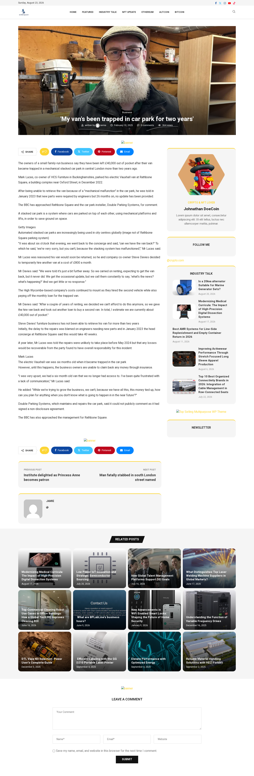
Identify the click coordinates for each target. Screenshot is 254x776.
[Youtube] (229, 3)
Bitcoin (179, 12)
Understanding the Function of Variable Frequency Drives (206, 619)
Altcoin (164, 12)
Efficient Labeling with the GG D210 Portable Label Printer (96, 661)
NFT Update (129, 12)
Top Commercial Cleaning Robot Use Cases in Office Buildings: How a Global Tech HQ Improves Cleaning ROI (43, 615)
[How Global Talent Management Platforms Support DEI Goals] (154, 568)
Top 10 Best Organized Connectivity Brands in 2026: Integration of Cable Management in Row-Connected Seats (213, 384)
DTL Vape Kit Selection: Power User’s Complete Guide (42, 661)
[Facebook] (216, 3)
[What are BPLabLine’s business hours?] (99, 610)
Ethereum (148, 12)
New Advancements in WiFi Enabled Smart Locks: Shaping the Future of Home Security (150, 615)
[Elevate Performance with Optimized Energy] (154, 651)
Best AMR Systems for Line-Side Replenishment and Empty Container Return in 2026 (197, 333)
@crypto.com (175, 260)
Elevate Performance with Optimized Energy (148, 661)
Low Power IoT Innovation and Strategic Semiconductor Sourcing (96, 576)
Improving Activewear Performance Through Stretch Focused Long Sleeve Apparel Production (213, 356)
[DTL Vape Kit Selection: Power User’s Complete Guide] (44, 651)
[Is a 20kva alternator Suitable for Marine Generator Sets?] (184, 287)
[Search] (234, 12)
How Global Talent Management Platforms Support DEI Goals (152, 577)
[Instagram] (225, 3)
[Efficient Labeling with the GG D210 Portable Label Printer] (99, 651)
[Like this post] (45, 151)
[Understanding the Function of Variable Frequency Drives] (209, 610)
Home (73, 12)
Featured (87, 12)
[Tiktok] (234, 3)
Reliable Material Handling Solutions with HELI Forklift (204, 661)
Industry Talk (108, 12)
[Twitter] (220, 3)
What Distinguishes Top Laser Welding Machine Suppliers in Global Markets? (206, 576)
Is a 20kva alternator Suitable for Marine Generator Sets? (211, 285)
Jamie (103, 125)
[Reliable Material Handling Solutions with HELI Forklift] (209, 651)
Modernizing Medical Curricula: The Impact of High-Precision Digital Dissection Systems (212, 309)
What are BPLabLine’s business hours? (97, 619)
